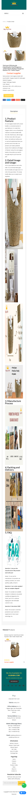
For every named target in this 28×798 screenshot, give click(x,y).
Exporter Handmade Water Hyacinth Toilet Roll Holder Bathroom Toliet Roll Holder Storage (15, 635)
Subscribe (21, 783)
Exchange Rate (14, 753)
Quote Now (8, 96)
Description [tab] (14, 111)
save (13, 100)
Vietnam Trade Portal (14, 745)
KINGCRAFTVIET (16, 792)
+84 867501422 (15, 731)
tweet (9, 100)
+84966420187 (16, 725)
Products (14, 761)
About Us (14, 769)
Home (4, 21)
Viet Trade (14, 749)
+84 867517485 (15, 729)
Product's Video (14, 765)
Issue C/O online (14, 751)
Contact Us (14, 771)
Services (14, 763)
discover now (14, 681)
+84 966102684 (15, 727)
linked (23, 100)
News (14, 767)
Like (4, 100)
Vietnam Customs (14, 743)
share (18, 100)
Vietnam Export (14, 747)
